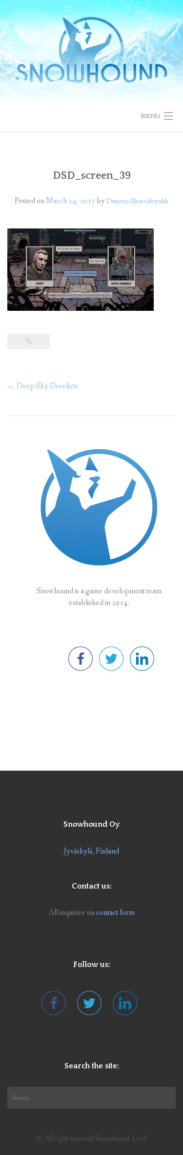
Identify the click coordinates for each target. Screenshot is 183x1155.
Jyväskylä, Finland (91, 851)
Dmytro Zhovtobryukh (137, 201)
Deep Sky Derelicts (42, 386)
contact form (115, 913)
